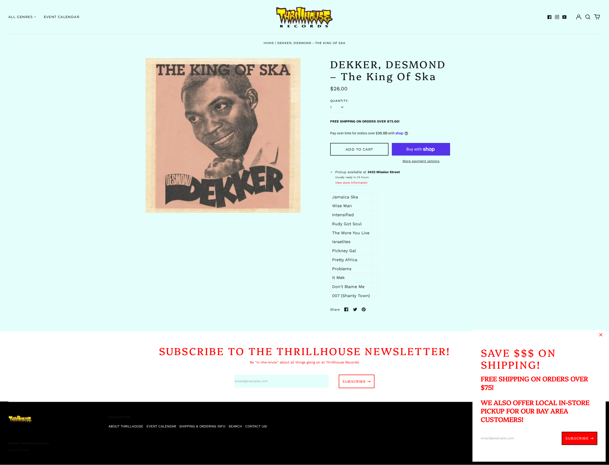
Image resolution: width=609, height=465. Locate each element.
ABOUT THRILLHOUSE (125, 426)
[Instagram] (557, 17)
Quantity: (339, 101)
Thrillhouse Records (34, 443)
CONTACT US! (256, 426)
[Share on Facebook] (346, 309)
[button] (588, 17)
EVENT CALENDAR (161, 426)
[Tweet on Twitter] (355, 309)
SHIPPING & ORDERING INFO (202, 426)
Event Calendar (62, 17)
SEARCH (235, 426)
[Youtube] (564, 17)
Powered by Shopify (18, 450)
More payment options (421, 161)
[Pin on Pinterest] (364, 309)
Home (269, 43)
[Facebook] (549, 17)
